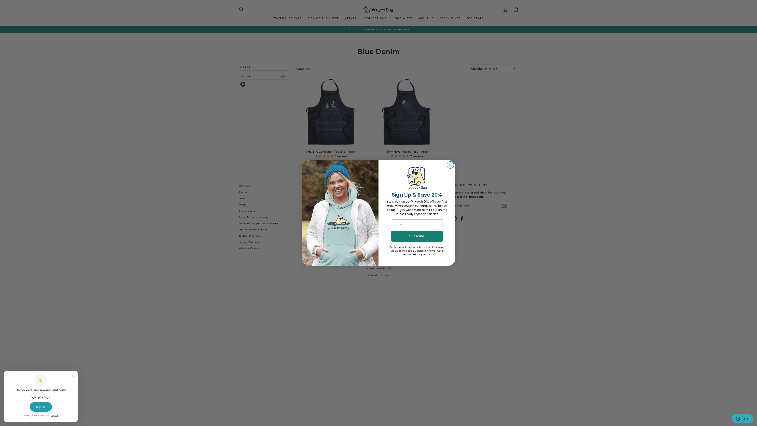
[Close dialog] (450, 165)
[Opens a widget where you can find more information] (742, 419)
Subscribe (417, 236)
